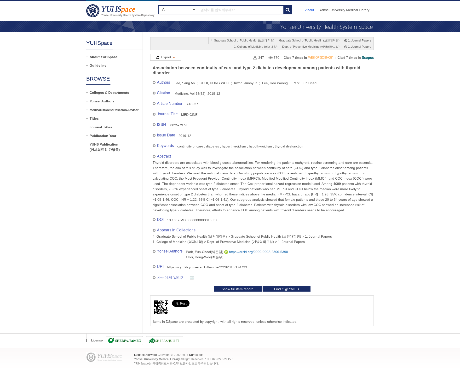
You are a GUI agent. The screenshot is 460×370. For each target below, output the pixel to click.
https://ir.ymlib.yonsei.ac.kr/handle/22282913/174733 (207, 267)
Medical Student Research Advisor (114, 110)
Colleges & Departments (109, 92)
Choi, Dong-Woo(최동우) (205, 257)
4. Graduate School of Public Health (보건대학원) (242, 40)
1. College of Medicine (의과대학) (255, 46)
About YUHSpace (104, 57)
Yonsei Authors (102, 101)
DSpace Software (145, 355)
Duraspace (196, 355)
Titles (94, 118)
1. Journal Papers (359, 40)
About (309, 10)
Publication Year (103, 136)
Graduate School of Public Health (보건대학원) (309, 40)
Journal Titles (101, 127)
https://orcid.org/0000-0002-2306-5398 (258, 252)
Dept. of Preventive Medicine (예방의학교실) (310, 46)
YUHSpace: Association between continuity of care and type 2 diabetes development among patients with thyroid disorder (121, 11)
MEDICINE (189, 115)
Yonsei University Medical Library (344, 10)
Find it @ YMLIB (286, 289)
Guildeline (98, 65)
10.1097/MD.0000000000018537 (192, 220)
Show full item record (237, 289)
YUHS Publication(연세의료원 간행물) (105, 147)
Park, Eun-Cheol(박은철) (205, 252)
